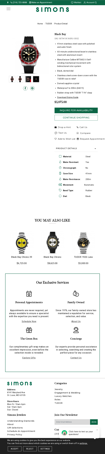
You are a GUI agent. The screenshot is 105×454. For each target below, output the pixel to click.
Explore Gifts (29, 357)
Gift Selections (15, 428)
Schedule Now (29, 321)
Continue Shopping (76, 117)
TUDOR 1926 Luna (83, 257)
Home (40, 24)
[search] (96, 2)
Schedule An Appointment (21, 431)
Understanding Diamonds (20, 421)
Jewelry (59, 389)
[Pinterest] (32, 88)
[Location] (7, 2)
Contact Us (75, 357)
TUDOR (48, 24)
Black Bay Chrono (52, 257)
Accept (14, 449)
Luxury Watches (63, 396)
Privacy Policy (14, 434)
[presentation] (4, 247)
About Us (76, 321)
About (10, 424)
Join (93, 422)
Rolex (58, 399)
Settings (45, 449)
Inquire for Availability (76, 110)
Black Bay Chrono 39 (21, 257)
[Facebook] (25, 88)
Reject (29, 449)
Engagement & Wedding (67, 393)
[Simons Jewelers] (52, 9)
